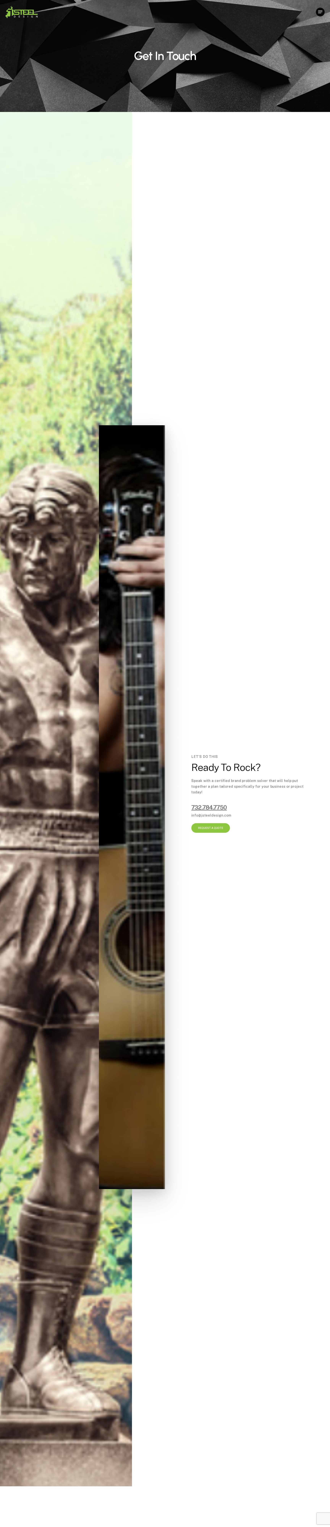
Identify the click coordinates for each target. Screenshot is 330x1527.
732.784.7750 (209, 807)
